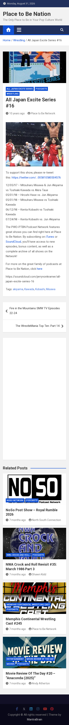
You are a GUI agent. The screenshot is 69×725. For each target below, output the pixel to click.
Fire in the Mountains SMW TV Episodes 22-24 (35, 311)
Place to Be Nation (27, 13)
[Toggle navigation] (19, 29)
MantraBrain (34, 719)
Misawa (50, 289)
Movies (11, 664)
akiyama (18, 289)
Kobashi (40, 289)
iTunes (50, 236)
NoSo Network (15, 500)
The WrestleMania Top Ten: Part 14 (37, 326)
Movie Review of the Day (40, 659)
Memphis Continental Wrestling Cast (28, 604)
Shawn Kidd (39, 574)
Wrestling (13, 94)
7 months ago (17, 520)
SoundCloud (13, 241)
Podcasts (41, 89)
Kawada (29, 289)
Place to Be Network (43, 113)
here (39, 268)
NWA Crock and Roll (18, 555)
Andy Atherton (41, 683)
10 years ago (17, 113)
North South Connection (46, 520)
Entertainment (15, 659)
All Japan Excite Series (20, 89)
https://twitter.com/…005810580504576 (36, 177)
